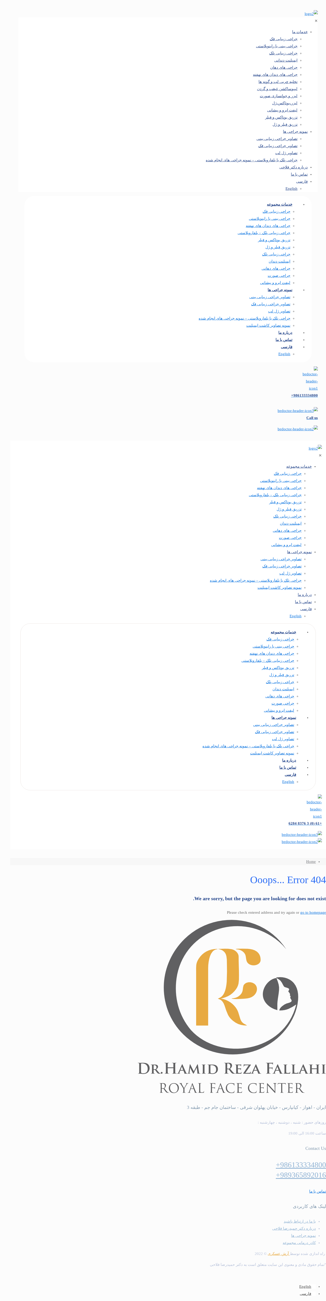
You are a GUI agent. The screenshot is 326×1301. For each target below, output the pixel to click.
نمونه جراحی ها (303, 1236)
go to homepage (313, 912)
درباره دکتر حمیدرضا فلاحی (294, 1228)
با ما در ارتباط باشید (300, 1221)
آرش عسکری (279, 1254)
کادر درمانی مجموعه (299, 1243)
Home (311, 862)
